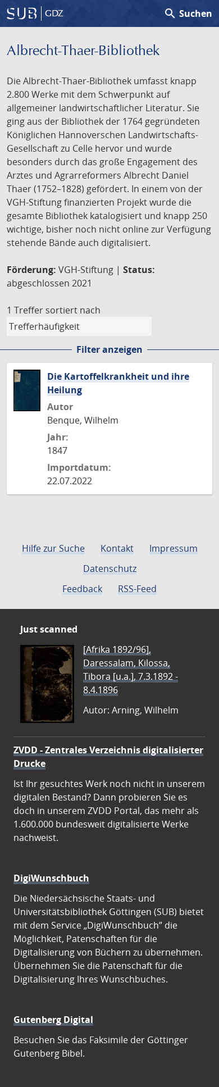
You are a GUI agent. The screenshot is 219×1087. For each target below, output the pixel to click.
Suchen (187, 13)
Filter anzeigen (109, 349)
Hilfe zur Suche (53, 548)
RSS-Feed (137, 589)
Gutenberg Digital (53, 1019)
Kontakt (117, 548)
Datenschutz (109, 568)
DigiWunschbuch (51, 878)
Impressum (173, 548)
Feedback (82, 589)
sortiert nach (73, 310)
